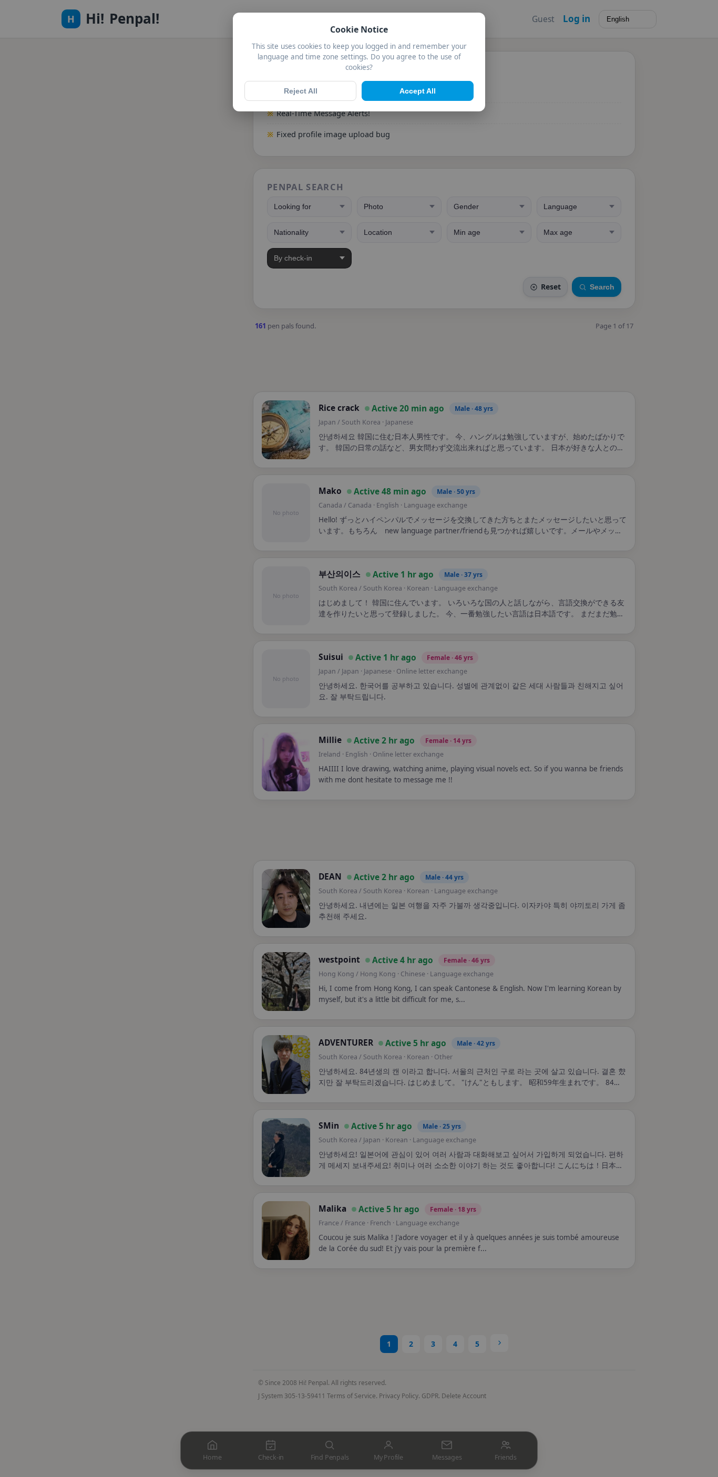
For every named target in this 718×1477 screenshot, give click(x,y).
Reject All (300, 91)
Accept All (417, 91)
